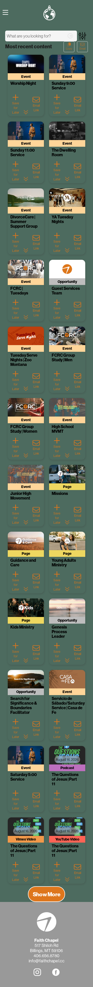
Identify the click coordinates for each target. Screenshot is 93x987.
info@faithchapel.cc (46, 960)
